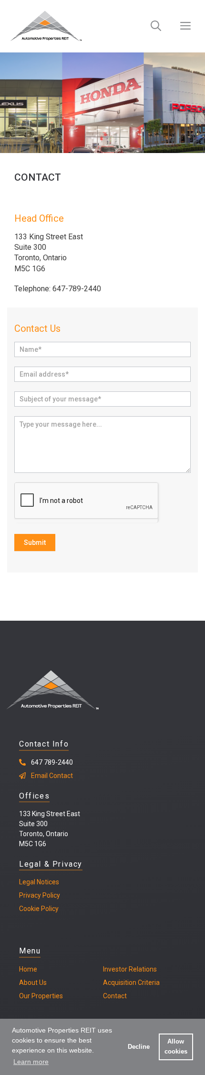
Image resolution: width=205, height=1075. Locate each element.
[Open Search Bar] (156, 26)
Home (28, 969)
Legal (27, 882)
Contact (115, 996)
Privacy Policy (39, 895)
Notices (47, 882)
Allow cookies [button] (175, 1046)
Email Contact (52, 775)
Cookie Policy (39, 908)
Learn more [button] (31, 1061)
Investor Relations (130, 969)
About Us (33, 982)
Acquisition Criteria (131, 982)
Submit (35, 542)
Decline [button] (139, 1047)
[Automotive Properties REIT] (46, 26)
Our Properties (41, 996)
